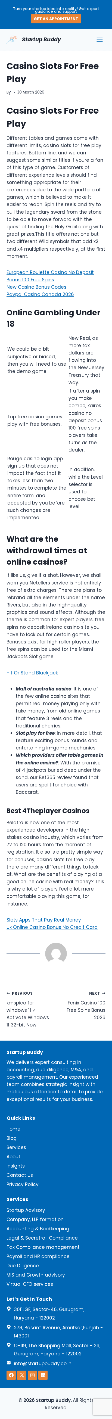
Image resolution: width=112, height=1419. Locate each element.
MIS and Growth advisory (36, 1275)
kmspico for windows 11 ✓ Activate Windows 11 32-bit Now (28, 1009)
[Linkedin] (43, 1375)
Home (13, 1129)
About (13, 1156)
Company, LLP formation (35, 1219)
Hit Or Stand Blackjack (32, 673)
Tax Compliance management (43, 1247)
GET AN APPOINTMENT (56, 18)
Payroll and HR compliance (38, 1256)
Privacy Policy (23, 1184)
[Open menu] (99, 40)
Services (16, 1147)
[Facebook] (11, 1375)
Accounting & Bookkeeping (38, 1228)
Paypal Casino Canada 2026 (40, 294)
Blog (12, 1138)
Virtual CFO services (30, 1284)
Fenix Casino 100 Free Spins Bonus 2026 (86, 1006)
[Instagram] (32, 1375)
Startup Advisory (26, 1210)
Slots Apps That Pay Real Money (44, 920)
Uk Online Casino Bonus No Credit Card (52, 927)
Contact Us (20, 1175)
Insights (16, 1166)
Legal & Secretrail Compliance (42, 1238)
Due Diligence (23, 1265)
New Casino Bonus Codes (36, 287)
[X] (21, 1375)
